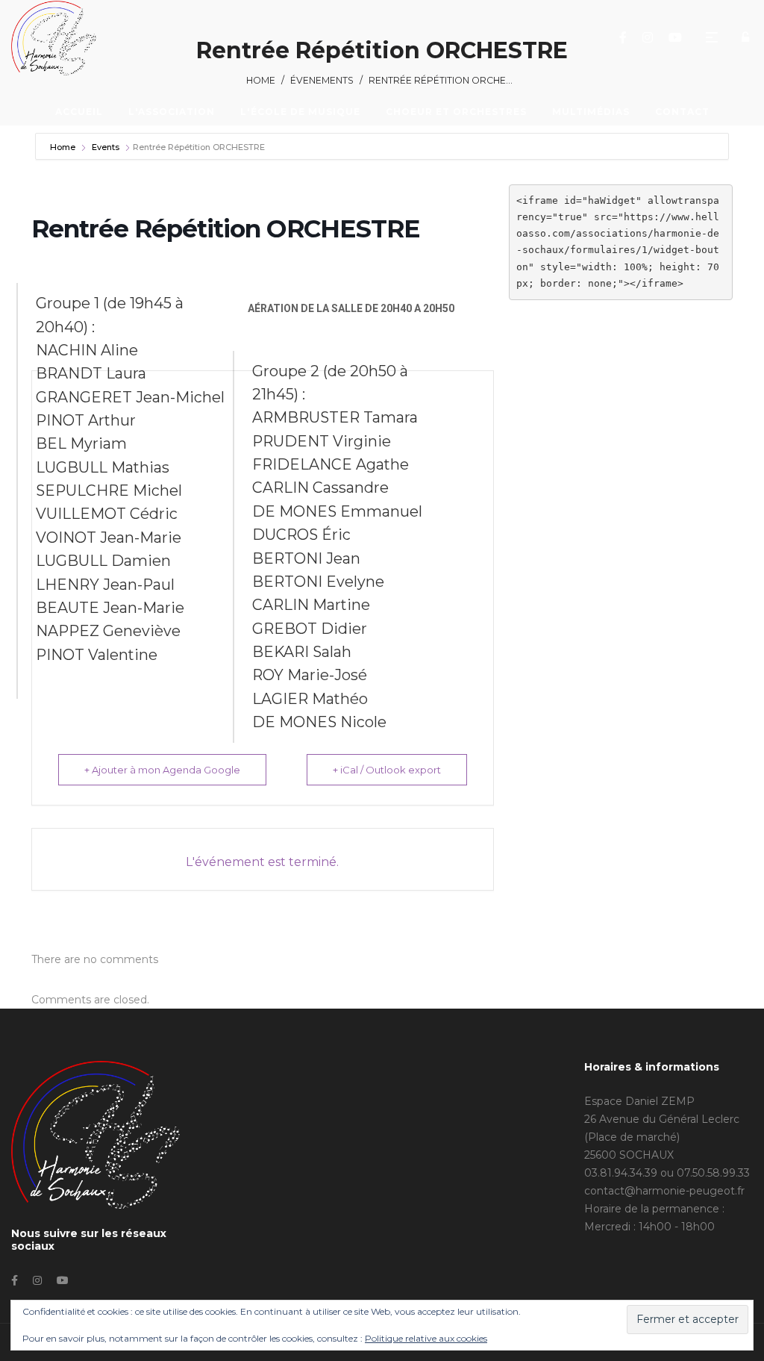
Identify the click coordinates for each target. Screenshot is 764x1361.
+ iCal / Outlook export (387, 770)
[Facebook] (624, 37)
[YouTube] (677, 37)
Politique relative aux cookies (426, 1338)
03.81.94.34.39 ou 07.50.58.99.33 (667, 1173)
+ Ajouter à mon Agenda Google (162, 770)
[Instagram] (649, 37)
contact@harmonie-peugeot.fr (664, 1191)
